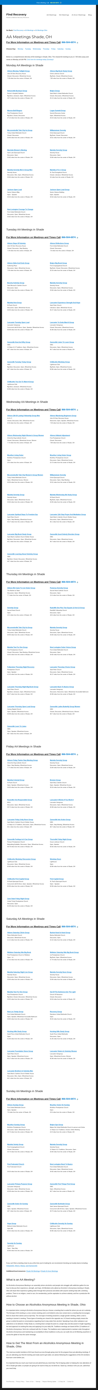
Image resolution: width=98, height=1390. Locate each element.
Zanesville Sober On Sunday (17, 1204)
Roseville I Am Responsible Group (19, 800)
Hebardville (10, 1266)
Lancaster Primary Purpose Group (19, 1184)
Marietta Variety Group (15, 1144)
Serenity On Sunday (14, 1243)
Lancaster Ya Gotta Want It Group (62, 322)
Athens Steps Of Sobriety (16, 243)
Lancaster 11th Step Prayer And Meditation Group (68, 514)
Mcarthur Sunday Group (16, 1124)
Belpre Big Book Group (58, 263)
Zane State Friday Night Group (18, 898)
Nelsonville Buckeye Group (17, 91)
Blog (90, 15)
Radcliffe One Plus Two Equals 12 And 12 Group (67, 608)
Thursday (46, 49)
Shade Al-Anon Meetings (49, 1271)
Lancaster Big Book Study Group (19, 534)
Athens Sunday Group (15, 1105)
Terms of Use (29, 1381)
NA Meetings (64, 15)
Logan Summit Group (58, 110)
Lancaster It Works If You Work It (62, 800)
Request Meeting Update (49, 1381)
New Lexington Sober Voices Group (63, 647)
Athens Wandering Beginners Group (63, 415)
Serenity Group (12, 608)
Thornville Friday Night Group (60, 839)
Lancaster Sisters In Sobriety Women (63, 1051)
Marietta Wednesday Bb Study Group (63, 495)
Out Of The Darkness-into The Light (63, 992)
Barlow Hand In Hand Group (60, 932)
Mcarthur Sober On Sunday (60, 1105)
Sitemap (38, 1381)
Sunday (68, 49)
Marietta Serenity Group (58, 150)
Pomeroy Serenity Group (59, 588)
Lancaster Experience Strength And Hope (65, 302)
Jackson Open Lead (14, 189)
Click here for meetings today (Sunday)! (40, 59)
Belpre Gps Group (56, 1124)
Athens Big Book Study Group (61, 71)
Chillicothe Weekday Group (60, 362)
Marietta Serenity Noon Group (60, 972)
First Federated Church (15, 1164)
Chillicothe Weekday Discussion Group (21, 859)
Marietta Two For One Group (17, 647)
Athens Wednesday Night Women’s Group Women (25, 435)
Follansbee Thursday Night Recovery (20, 667)
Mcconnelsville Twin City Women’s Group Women (25, 475)
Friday (53, 49)
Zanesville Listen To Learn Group (62, 342)
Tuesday (28, 49)
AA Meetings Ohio (41, 30)
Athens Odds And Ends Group (18, 263)
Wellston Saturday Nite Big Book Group (64, 952)
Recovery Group (56, 1011)
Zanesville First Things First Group (62, 1184)
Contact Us (70, 1381)
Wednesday (37, 49)
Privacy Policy (20, 1381)
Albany (22, 1266)
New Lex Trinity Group (15, 1011)
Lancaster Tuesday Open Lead (18, 322)
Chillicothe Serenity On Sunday (61, 1223)
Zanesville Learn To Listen (16, 726)
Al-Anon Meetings (78, 15)
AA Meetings (51, 15)
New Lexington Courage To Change (20, 209)
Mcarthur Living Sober (15, 455)
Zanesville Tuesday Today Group (19, 362)
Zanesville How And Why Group (18, 342)
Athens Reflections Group (59, 243)
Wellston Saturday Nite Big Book (19, 952)
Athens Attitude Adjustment (60, 435)
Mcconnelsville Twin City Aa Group (19, 130)
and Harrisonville (31, 1266)
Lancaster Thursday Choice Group (62, 667)
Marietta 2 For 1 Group (58, 170)
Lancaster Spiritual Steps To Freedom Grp (22, 514)
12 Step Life (61, 1381)
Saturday (60, 49)
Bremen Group (55, 780)
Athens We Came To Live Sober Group (21, 588)
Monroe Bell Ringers (14, 110)
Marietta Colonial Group (15, 780)
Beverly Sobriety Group (15, 283)
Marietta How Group (14, 302)
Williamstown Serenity (58, 130)
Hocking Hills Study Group (17, 1031)
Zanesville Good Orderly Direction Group (64, 534)
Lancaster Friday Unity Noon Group (20, 819)
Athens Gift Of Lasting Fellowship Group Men (23, 415)
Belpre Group (55, 91)
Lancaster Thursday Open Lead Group (21, 706)
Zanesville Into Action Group (60, 819)
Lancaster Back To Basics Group (62, 687)
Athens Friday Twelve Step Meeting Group (22, 760)
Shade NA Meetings (33, 1271)
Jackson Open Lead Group (59, 189)
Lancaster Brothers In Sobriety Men (20, 1071)
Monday (20, 49)
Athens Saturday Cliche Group (18, 932)
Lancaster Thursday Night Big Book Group (22, 687)
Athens (17, 1266)
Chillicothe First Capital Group (18, 879)
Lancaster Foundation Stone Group (20, 1051)
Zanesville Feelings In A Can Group (20, 839)
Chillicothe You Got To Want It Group (20, 382)
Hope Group (11, 1223)
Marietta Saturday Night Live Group (20, 972)
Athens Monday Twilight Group (18, 71)
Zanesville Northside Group (60, 1204)
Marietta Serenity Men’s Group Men (19, 170)
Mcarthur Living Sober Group (60, 455)
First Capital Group (57, 879)
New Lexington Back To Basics (61, 1164)
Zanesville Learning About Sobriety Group (22, 554)
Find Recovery (16, 14)
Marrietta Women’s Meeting (17, 150)
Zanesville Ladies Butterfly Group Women (65, 706)
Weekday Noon (55, 859)
